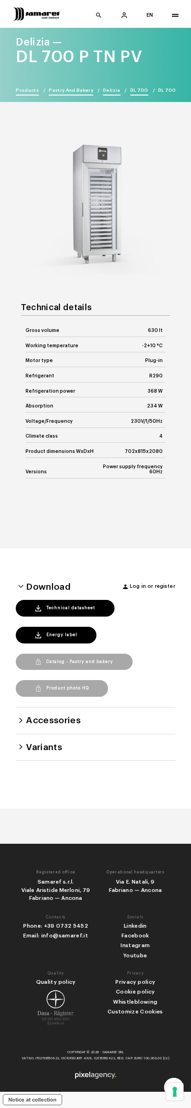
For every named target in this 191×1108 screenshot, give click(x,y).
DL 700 (139, 90)
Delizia (111, 90)
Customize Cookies (135, 1011)
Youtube (135, 955)
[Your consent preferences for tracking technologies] (175, 1092)
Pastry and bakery (71, 90)
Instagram (135, 945)
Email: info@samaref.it (55, 935)
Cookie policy (135, 991)
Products (27, 90)
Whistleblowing (135, 1002)
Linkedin (135, 926)
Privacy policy (135, 982)
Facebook (135, 935)
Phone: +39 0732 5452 (55, 926)
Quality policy (56, 982)
